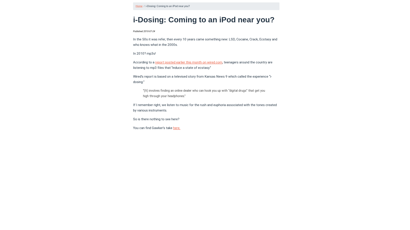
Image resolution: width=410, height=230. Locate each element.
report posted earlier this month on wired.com (188, 62)
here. (176, 128)
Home (139, 6)
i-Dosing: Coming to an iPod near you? (168, 6)
